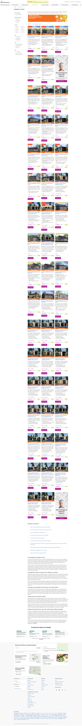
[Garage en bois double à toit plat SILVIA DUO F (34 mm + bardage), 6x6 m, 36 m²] (61, 324)
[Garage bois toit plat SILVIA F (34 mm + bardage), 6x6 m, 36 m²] (61, 177)
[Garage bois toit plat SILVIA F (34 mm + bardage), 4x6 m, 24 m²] (34, 324)
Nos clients (43, 686)
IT (38, 723)
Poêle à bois (24, 719)
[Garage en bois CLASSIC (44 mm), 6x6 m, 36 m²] (34, 59)
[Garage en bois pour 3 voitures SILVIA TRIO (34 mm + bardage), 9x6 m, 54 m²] (61, 409)
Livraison (29, 683)
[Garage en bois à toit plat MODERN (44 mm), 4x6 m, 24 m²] (61, 148)
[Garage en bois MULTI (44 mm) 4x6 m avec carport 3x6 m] (34, 30)
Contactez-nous (67, 1)
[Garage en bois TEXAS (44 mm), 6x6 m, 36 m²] (61, 237)
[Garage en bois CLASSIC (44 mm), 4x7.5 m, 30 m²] (47, 177)
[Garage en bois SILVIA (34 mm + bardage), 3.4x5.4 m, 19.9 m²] (47, 496)
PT (41, 723)
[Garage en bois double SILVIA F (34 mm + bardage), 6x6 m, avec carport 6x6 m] (47, 467)
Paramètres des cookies (59, 684)
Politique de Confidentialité (59, 681)
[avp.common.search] (81, 5)
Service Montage (30, 684)
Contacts (42, 689)
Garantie (29, 686)
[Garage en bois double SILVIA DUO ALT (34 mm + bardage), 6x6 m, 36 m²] (47, 409)
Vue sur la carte (18, 674)
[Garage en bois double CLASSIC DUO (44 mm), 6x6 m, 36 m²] (61, 30)
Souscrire (38, 647)
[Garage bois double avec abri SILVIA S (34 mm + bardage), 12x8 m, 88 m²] (47, 206)
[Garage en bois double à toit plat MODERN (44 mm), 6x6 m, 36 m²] (34, 177)
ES (39, 723)
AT (45, 723)
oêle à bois (56, 718)
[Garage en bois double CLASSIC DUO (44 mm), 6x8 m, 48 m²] (47, 59)
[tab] (48, 527)
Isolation (29, 698)
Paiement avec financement (32, 681)
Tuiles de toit (30, 699)
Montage (29, 707)
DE (37, 723)
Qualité (42, 681)
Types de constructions (31, 696)
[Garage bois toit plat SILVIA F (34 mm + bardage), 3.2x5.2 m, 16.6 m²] (34, 352)
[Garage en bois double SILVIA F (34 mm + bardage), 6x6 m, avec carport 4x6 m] (34, 467)
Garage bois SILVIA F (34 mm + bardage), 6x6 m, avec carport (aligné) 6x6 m (60, 474)
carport (29, 583)
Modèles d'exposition (44, 684)
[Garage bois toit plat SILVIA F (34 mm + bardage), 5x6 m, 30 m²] (47, 324)
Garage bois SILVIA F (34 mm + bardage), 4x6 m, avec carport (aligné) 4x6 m (60, 444)
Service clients (73, 1)
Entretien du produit (31, 705)
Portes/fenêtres (30, 701)
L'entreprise (43, 680)
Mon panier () (78, 1)
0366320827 (30, 2)
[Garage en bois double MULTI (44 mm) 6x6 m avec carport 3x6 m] (34, 148)
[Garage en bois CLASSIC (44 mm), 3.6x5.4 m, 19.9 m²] (47, 148)
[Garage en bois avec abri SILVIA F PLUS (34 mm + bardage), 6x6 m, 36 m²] (47, 352)
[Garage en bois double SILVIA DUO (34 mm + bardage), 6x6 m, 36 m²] (34, 409)
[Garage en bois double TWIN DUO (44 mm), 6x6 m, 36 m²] (61, 206)
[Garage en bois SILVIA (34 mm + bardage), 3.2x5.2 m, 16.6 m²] (61, 352)
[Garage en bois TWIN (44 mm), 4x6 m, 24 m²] (34, 237)
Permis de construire (31, 693)
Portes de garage (30, 704)
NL (42, 723)
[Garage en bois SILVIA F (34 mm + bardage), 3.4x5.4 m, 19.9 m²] (34, 496)
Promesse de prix (30, 689)
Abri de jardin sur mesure (44, 714)
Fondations (29, 695)
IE (48, 723)
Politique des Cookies (58, 683)
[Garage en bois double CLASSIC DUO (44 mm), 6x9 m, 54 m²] (47, 30)
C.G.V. (56, 680)
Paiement (29, 680)
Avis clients (43, 683)
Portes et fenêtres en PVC (32, 702)
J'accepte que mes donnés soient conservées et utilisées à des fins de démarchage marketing (27, 652)
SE (44, 723)
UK (35, 723)
